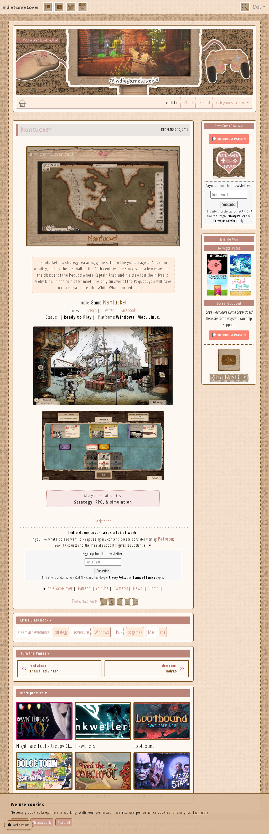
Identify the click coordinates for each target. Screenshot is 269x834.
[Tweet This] (103, 601)
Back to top (103, 521)
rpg (162, 632)
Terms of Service (144, 577)
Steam (92, 310)
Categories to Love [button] (230, 102)
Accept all (64, 822)
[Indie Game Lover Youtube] (229, 162)
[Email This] (127, 601)
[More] (135, 601)
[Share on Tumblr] (111, 601)
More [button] (257, 7)
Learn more (200, 812)
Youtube (171, 102)
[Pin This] (119, 601)
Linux (118, 632)
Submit (204, 102)
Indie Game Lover (21, 7)
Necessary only (42, 822)
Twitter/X (121, 588)
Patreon (165, 539)
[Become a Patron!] (229, 138)
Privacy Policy (117, 577)
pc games (135, 632)
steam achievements (34, 632)
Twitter (108, 310)
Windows (102, 632)
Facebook (128, 310)
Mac (151, 632)
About (188, 102)
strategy (61, 632)
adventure (81, 632)
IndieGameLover (60, 588)
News (137, 588)
